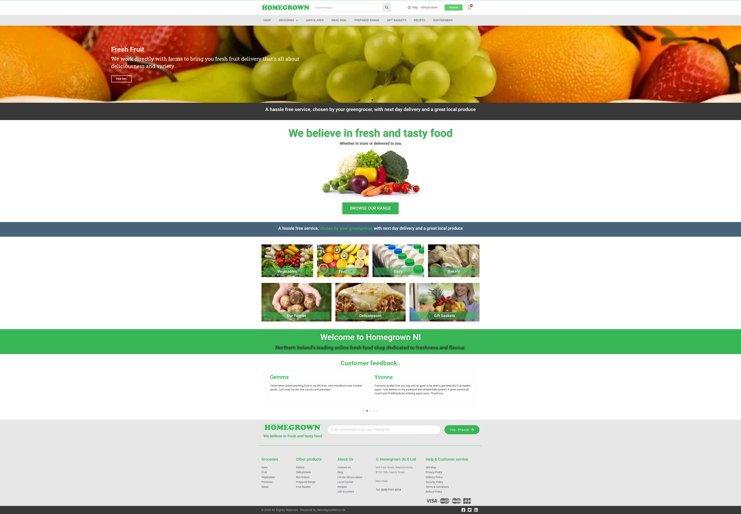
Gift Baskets (396, 20)
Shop (267, 20)
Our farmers (443, 20)
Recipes (419, 20)
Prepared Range (366, 20)
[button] (4, 64)
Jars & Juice (314, 20)
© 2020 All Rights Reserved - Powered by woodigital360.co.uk (303, 510)
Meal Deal (339, 20)
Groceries (286, 20)
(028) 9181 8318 (391, 489)
